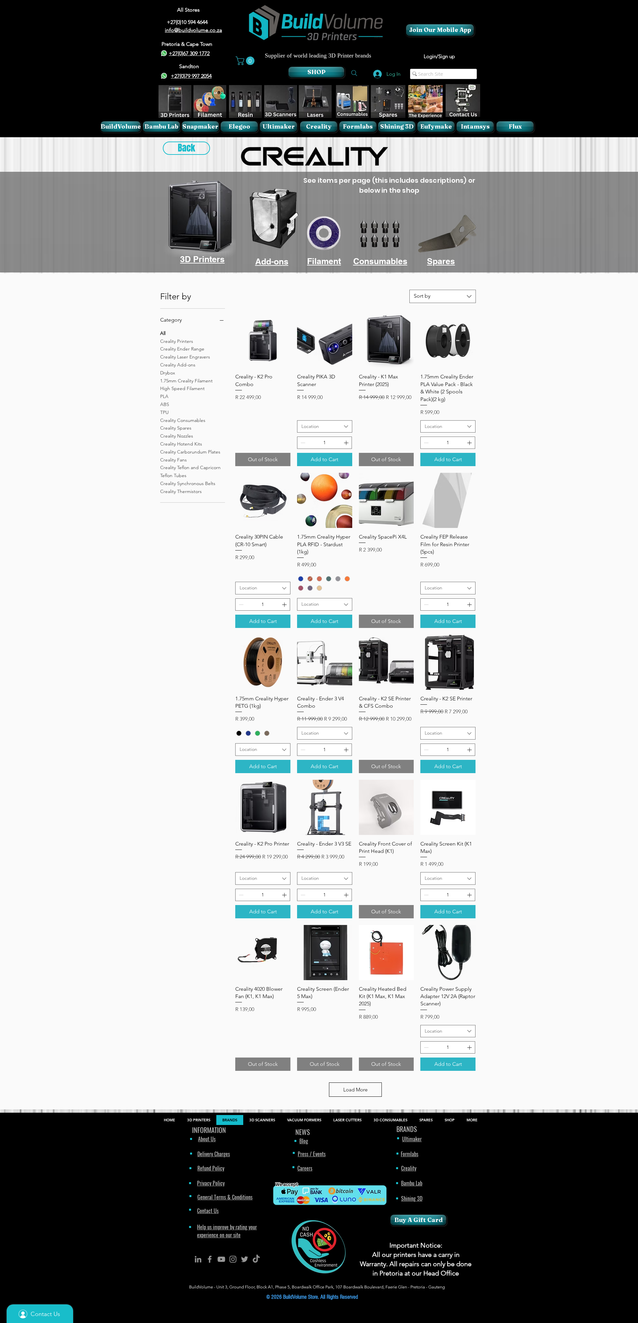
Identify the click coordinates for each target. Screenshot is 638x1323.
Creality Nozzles (176, 436)
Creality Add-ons (177, 365)
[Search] (354, 73)
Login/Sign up (439, 56)
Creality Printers (176, 341)
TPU (164, 412)
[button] (246, 60)
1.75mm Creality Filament (186, 381)
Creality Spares (175, 428)
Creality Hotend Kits (181, 444)
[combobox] (442, 296)
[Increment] (347, 443)
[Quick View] (262, 340)
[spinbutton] (324, 443)
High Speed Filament (182, 388)
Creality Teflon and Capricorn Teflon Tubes (190, 471)
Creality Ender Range (182, 349)
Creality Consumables (182, 420)
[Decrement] (302, 443)
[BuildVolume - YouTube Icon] (221, 1259)
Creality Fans (173, 460)
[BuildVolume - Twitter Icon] (244, 1259)
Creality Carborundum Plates (190, 452)
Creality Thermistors (181, 491)
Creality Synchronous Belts (187, 483)
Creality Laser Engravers (185, 357)
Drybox (167, 373)
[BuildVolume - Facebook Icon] (209, 1259)
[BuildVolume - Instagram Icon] (233, 1259)
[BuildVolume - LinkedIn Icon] (198, 1259)
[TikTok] (256, 1259)
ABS (164, 404)
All (162, 333)
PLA (164, 396)
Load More (355, 1089)
